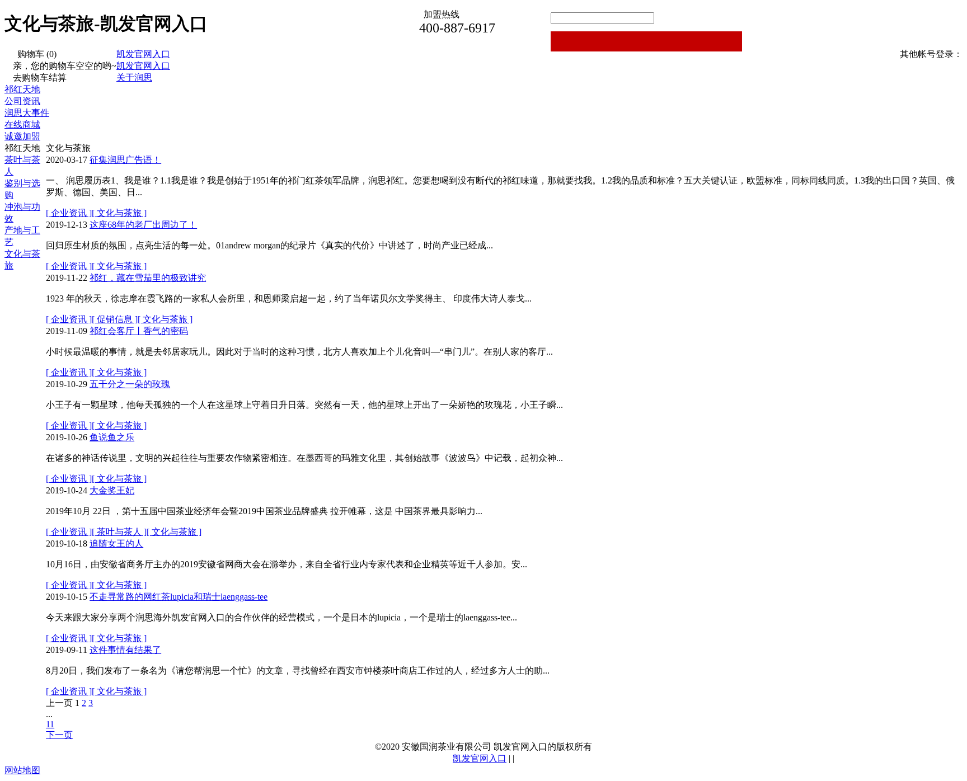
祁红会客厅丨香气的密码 (139, 331)
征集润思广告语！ (125, 159)
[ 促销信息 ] (115, 319)
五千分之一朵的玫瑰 (130, 384)
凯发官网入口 (143, 54)
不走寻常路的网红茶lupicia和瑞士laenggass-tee (178, 596)
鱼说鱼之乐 (112, 437)
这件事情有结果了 (125, 650)
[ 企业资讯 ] (69, 213)
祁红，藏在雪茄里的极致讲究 (148, 278)
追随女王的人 (116, 543)
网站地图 (22, 770)
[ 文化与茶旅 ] (119, 213)
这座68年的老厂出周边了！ (143, 224)
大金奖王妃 (112, 490)
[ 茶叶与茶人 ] (119, 532)
